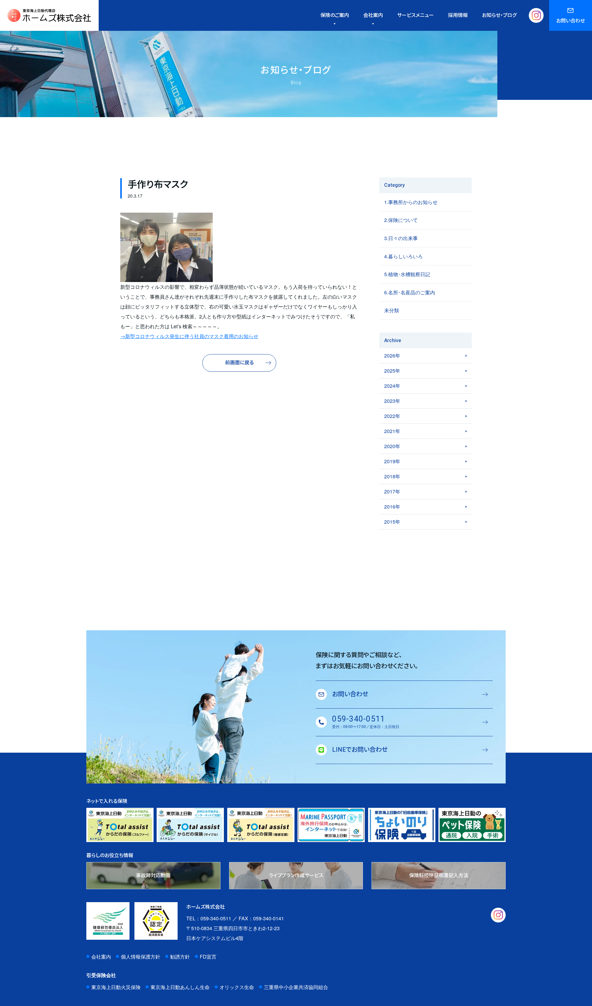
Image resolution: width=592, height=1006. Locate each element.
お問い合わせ (570, 21)
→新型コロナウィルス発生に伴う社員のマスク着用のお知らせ (189, 336)
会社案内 (101, 956)
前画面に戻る (239, 362)
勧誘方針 (180, 956)
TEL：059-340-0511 (208, 918)
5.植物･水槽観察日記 (407, 274)
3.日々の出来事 (401, 238)
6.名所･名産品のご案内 (409, 292)
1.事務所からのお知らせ (411, 202)
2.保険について (401, 219)
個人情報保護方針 (140, 956)
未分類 (391, 310)
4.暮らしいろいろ (403, 256)
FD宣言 (208, 956)
